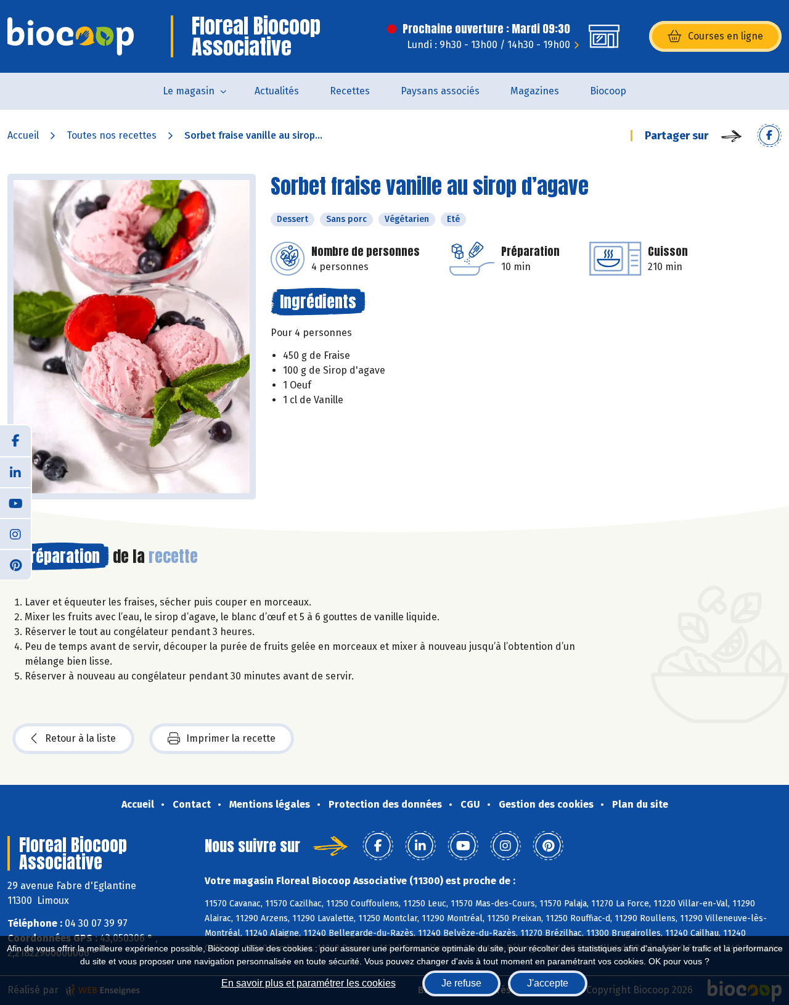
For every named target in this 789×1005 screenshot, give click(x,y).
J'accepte (547, 983)
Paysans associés (440, 91)
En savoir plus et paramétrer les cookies (308, 983)
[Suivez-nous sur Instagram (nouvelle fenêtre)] (15, 533)
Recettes (350, 91)
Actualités (277, 91)
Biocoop (608, 91)
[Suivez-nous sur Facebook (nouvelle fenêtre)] (15, 440)
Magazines (534, 91)
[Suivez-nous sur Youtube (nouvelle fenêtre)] (15, 502)
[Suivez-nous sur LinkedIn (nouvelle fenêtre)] (15, 471)
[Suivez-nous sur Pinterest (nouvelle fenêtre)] (15, 564)
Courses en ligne (725, 36)
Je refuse (461, 983)
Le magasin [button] (189, 91)
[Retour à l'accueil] (70, 36)
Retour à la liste (80, 738)
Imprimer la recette (231, 738)
